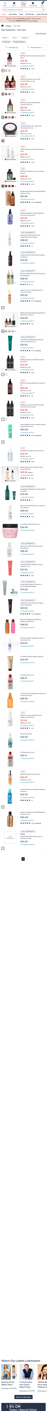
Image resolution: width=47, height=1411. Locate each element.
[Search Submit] (43, 9)
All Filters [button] (13, 47)
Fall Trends (30, 14)
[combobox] (21, 10)
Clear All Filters (40, 33)
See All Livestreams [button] (23, 1397)
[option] (23, 20)
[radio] (3, 70)
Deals (4, 14)
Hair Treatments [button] (20, 42)
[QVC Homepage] (2, 26)
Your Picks (13, 14)
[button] (4, 4)
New (21, 14)
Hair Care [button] (7, 42)
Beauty (8, 26)
